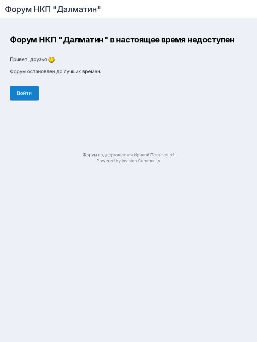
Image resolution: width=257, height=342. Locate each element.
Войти (24, 93)
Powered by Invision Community (128, 160)
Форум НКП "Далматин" (53, 9)
